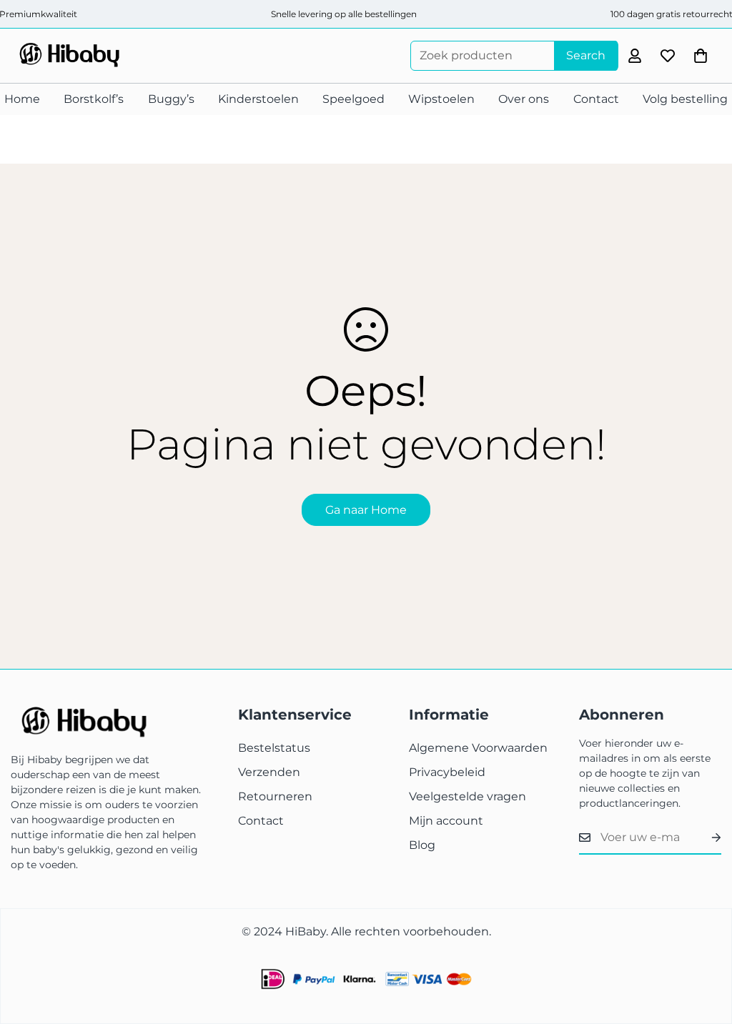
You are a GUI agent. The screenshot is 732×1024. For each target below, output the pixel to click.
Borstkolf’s (94, 99)
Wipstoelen (441, 99)
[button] (700, 55)
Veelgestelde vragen (467, 796)
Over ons (523, 99)
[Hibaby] (68, 55)
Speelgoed (353, 99)
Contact (596, 99)
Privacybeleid (447, 772)
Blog (422, 845)
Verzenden (269, 772)
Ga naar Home (366, 510)
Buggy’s (171, 99)
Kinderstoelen (258, 99)
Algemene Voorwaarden (478, 748)
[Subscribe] (704, 837)
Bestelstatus (274, 748)
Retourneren (275, 796)
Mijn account (446, 820)
